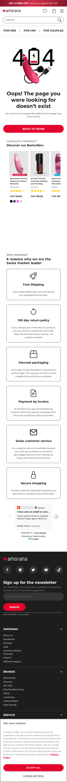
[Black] (11, 202)
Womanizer (9, 678)
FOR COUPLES (53, 30)
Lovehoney (9, 697)
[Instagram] (20, 570)
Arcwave (7, 681)
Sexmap (7, 643)
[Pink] (17, 202)
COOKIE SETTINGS (33, 776)
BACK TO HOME (34, 128)
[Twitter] (33, 570)
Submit (14, 607)
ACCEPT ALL (33, 767)
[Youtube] (46, 570)
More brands (9, 704)
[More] (21, 201)
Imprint (7, 657)
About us (8, 635)
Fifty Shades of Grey (13, 689)
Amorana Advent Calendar (12, 652)
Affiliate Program (12, 661)
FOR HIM (30, 30)
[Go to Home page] (11, 11)
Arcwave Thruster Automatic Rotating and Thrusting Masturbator (39, 181)
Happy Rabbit (10, 701)
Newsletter (9, 639)
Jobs (5, 647)
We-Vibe (7, 685)
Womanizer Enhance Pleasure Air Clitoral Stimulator (18, 181)
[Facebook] (7, 570)
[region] (33, 750)
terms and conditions (10, 614)
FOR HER (10, 30)
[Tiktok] (59, 570)
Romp (6, 693)
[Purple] (14, 202)
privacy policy (24, 614)
